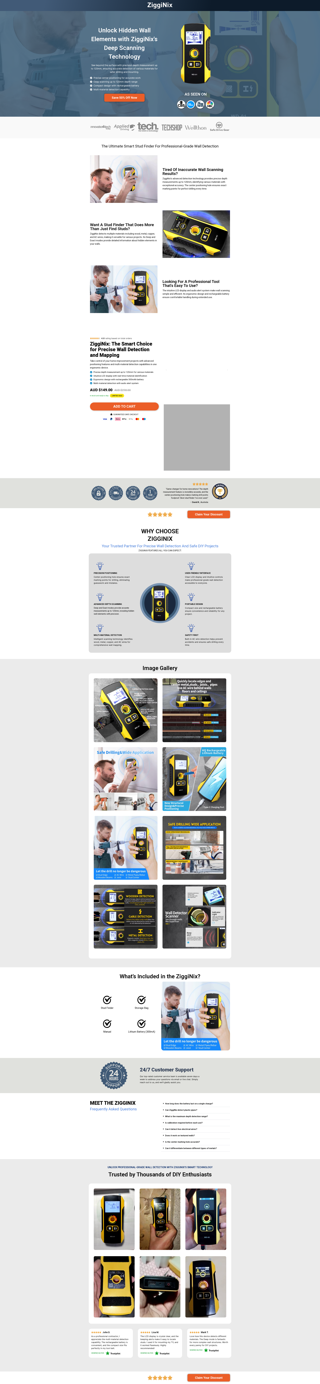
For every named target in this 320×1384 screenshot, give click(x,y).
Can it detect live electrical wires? (181, 1129)
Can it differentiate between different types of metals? (191, 1148)
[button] (117, 395)
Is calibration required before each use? (184, 1123)
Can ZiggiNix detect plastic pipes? (181, 1110)
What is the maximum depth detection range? (186, 1116)
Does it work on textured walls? (180, 1135)
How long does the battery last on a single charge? (189, 1103)
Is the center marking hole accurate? (182, 1142)
